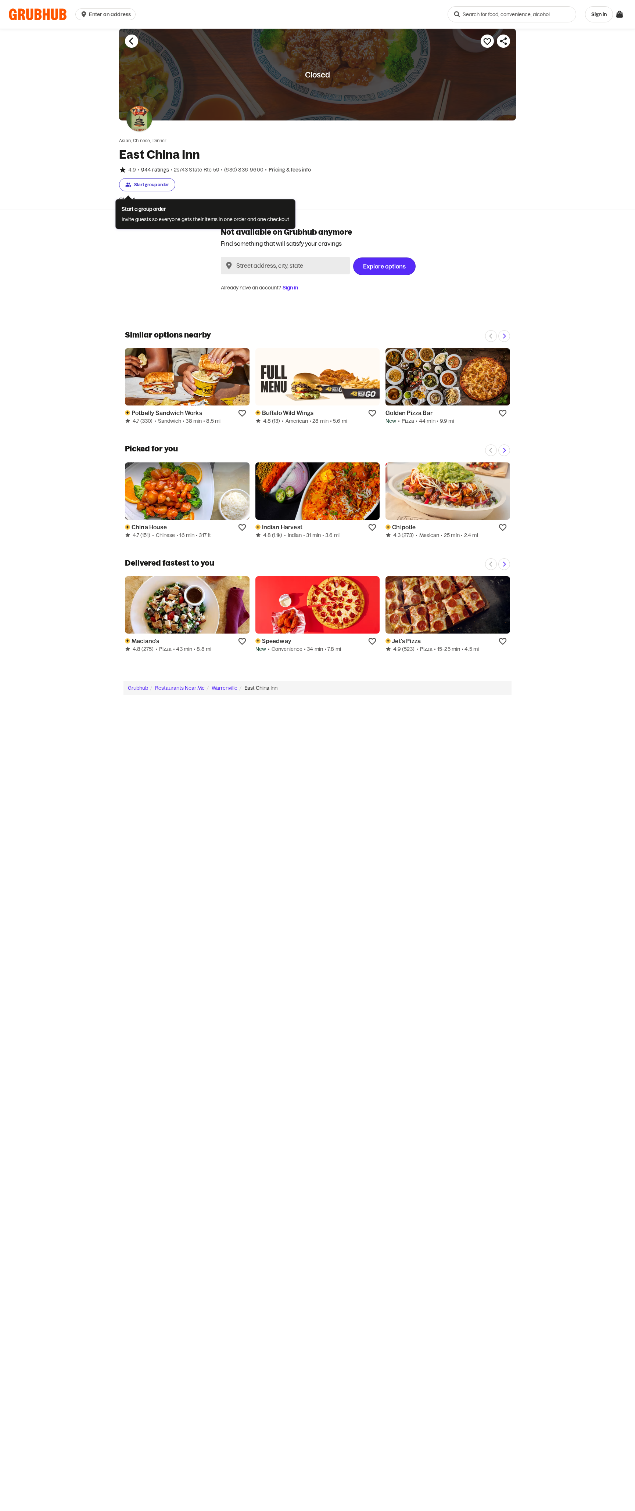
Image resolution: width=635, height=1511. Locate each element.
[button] (107, 14)
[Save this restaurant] (487, 41)
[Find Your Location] (229, 265)
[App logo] (38, 14)
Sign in (290, 287)
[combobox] (512, 14)
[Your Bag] (619, 14)
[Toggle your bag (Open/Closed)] (619, 14)
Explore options (384, 266)
